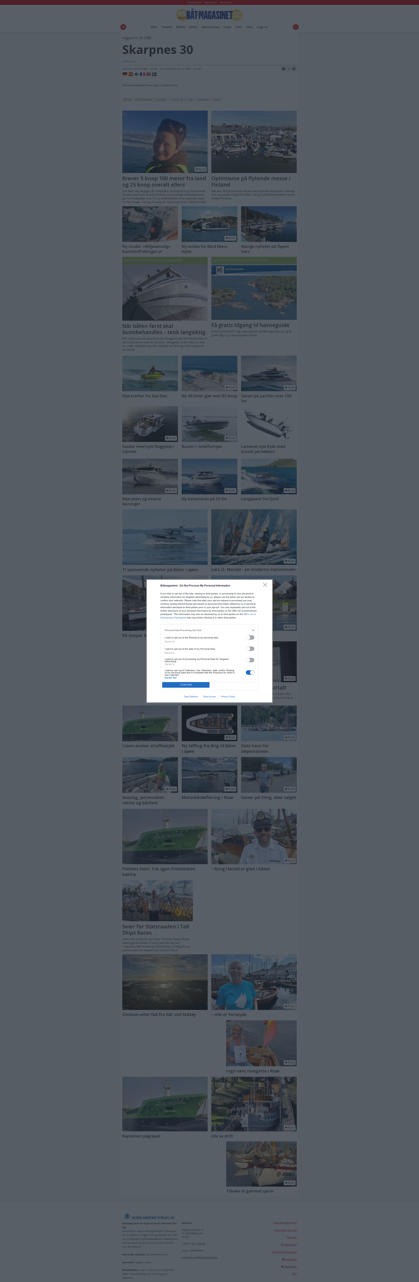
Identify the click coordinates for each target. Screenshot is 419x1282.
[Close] (266, 586)
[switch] (250, 637)
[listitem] (209, 630)
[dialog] (209, 641)
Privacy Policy (228, 696)
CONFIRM (186, 685)
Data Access (209, 696)
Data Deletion (191, 696)
